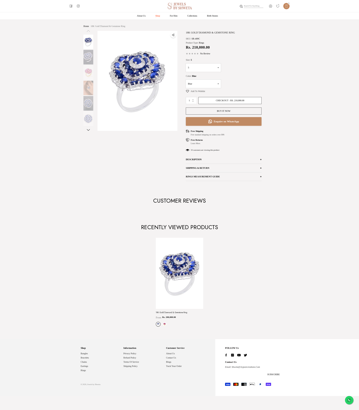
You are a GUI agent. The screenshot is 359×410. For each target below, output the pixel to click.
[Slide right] (88, 130)
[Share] (173, 35)
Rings (201, 43)
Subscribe (273, 374)
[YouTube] (239, 355)
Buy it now (223, 111)
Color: (191, 76)
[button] (286, 6)
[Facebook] (226, 355)
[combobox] (253, 6)
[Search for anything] (251, 6)
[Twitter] (246, 355)
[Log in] (270, 6)
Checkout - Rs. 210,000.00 (230, 100)
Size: (189, 60)
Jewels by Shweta (93, 384)
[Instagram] (233, 355)
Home (86, 26)
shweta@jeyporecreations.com (245, 367)
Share (173, 35)
